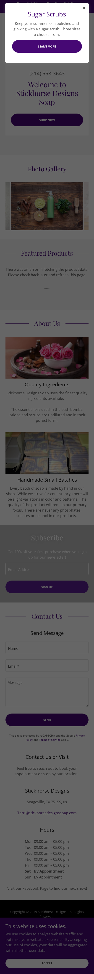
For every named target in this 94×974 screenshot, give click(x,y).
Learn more (47, 46)
